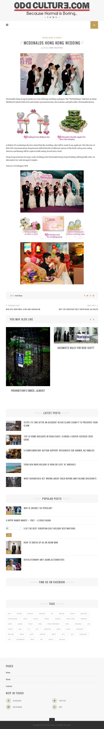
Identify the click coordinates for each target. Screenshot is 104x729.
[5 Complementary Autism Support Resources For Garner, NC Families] (13, 450)
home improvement (53, 624)
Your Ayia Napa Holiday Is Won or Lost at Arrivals (50, 464)
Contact (9, 686)
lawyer (10, 629)
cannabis (42, 613)
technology (83, 634)
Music (68, 629)
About (8, 679)
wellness (62, 639)
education (83, 613)
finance (46, 619)
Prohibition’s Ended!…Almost (28, 390)
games (10, 624)
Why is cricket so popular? (38, 508)
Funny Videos (70, 619)
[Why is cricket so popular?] (13, 507)
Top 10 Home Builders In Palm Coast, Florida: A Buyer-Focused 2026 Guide (58, 438)
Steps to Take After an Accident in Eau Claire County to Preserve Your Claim (61, 424)
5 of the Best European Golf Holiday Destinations (49, 528)
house (67, 624)
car (52, 613)
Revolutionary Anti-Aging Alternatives (44, 559)
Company (62, 613)
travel (32, 639)
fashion (35, 619)
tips (9, 639)
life (29, 629)
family (25, 619)
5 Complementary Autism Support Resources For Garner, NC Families (59, 450)
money (59, 629)
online (22, 634)
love (37, 629)
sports (53, 634)
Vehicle (51, 639)
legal (20, 629)
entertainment (13, 619)
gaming (20, 624)
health (30, 624)
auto (9, 613)
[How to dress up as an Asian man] (13, 542)
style (63, 634)
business (30, 613)
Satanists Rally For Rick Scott (75, 348)
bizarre (19, 613)
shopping (43, 634)
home (40, 624)
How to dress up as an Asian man (41, 542)
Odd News (19, 295)
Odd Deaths (79, 629)
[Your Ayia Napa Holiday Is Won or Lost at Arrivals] (13, 464)
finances (58, 619)
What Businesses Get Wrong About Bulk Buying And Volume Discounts (60, 478)
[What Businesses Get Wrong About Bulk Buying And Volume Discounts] (13, 478)
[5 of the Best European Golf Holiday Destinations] (13, 528)
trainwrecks (20, 639)
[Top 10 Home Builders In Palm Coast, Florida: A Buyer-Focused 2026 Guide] (13, 436)
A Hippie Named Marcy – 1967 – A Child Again (28, 520)
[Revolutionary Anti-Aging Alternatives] (13, 559)
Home (8, 672)
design (72, 613)
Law (88, 624)
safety (32, 634)
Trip (41, 639)
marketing (47, 629)
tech (72, 634)
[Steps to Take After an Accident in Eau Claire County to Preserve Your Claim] (13, 422)
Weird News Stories (52, 37)
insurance (78, 624)
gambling (84, 619)
